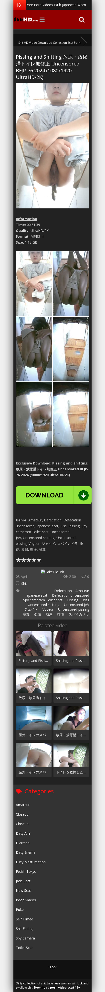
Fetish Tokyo (26, 871)
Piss (85, 600)
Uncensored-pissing (73, 609)
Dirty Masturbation (31, 862)
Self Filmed (24, 919)
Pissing (72, 600)
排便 (60, 614)
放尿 (48, 614)
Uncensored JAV (76, 604)
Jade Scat (23, 881)
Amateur (82, 590)
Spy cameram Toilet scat (42, 600)
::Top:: (52, 967)
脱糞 (26, 614)
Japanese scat (35, 595)
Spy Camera (25, 938)
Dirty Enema (25, 852)
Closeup (22, 814)
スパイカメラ (78, 614)
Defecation (62, 590)
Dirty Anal (23, 833)
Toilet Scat (24, 947)
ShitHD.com (25, 19)
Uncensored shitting (43, 604)
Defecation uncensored (70, 595)
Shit (24, 583)
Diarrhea (23, 843)
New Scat (23, 890)
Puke (20, 909)
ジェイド (30, 609)
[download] (54, 495)
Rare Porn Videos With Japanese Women (58, 4)
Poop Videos (26, 900)
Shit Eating (24, 928)
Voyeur (47, 609)
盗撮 (37, 614)
